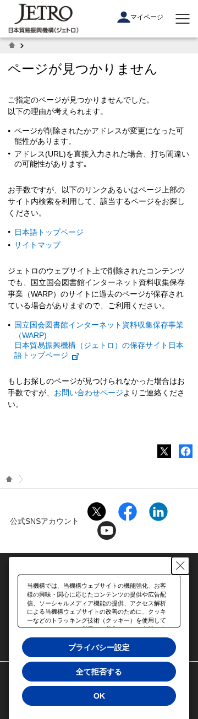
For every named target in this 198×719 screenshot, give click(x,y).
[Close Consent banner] (180, 566)
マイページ (146, 17)
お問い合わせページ (88, 392)
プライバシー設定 (99, 647)
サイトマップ (37, 244)
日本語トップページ (49, 232)
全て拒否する (99, 671)
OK (99, 695)
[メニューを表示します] (182, 18)
